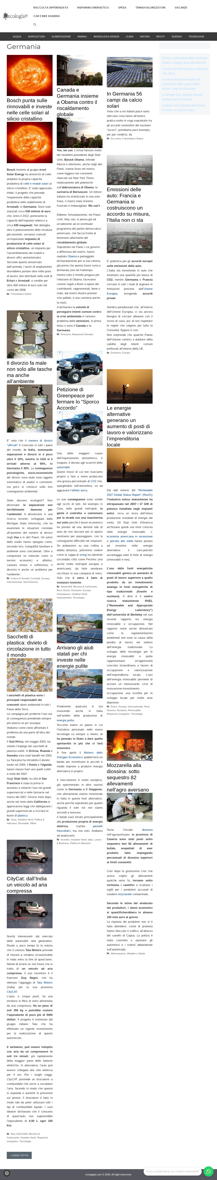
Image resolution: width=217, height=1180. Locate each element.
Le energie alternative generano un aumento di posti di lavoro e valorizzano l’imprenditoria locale (130, 426)
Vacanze (181, 8)
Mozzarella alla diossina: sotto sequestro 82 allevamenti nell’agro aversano (128, 777)
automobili (63, 467)
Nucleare (122, 710)
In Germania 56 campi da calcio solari (124, 100)
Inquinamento (64, 597)
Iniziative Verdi (79, 594)
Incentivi (65, 839)
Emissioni (66, 334)
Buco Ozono (63, 590)
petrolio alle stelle (122, 541)
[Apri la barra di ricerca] (35, 24)
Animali (82, 36)
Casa (13, 819)
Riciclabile (23, 823)
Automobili (66, 586)
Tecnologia (196, 36)
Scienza (177, 36)
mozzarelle (125, 894)
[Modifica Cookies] (6, 1173)
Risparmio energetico (93, 8)
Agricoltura (36, 36)
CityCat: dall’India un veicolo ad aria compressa (27, 885)
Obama (72, 256)
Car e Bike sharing (46, 16)
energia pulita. (66, 720)
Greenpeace (63, 594)
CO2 (94, 481)
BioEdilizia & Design (106, 36)
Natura (145, 36)
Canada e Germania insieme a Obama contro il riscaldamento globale (77, 102)
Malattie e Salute (136, 953)
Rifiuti (160, 36)
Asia (13, 1133)
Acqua (17, 36)
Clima (129, 36)
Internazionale (14, 582)
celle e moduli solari (35, 183)
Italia (90, 839)
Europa (126, 352)
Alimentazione (61, 36)
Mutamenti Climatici (82, 334)
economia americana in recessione (130, 536)
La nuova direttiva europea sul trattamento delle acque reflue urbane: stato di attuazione (181, 84)
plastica (22, 815)
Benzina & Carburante (85, 586)
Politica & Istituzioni (80, 843)
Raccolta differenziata (50, 8)
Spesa (122, 8)
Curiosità (35, 578)
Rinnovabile (134, 710)
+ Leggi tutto (19, 1155)
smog (84, 554)
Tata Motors (45, 982)
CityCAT (12, 991)
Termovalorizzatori (150, 8)
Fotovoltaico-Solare (21, 293)
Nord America (30, 582)
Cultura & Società (20, 578)
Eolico (114, 706)
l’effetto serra (78, 490)
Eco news (116, 138)
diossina (143, 829)
